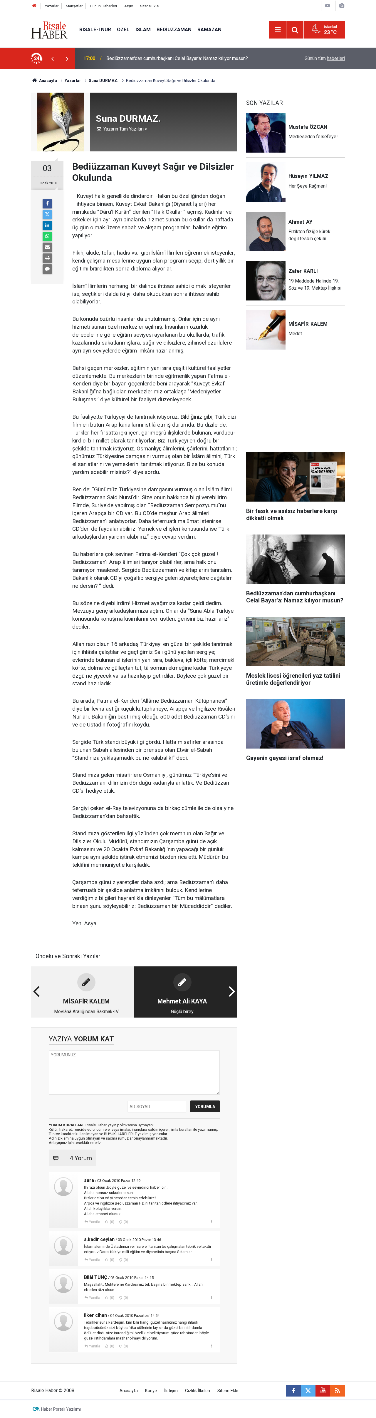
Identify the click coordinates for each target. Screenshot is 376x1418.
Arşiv (128, 6)
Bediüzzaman (174, 29)
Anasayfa (129, 1390)
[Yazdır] (47, 258)
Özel (123, 29)
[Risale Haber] (49, 29)
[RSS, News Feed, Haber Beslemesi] (337, 1391)
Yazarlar (51, 6)
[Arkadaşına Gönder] (47, 247)
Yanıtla (94, 1222)
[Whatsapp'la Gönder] (47, 236)
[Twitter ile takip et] (308, 1391)
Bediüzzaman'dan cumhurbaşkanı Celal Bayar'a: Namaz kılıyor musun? (177, 58)
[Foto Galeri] (341, 6)
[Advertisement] (295, 404)
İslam (143, 29)
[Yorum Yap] (47, 269)
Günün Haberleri (103, 6)
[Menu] (277, 30)
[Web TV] (327, 6)
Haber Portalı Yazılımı (61, 1409)
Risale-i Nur (95, 29)
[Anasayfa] (34, 6)
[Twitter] (47, 214)
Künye (151, 1390)
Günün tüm (325, 58)
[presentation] (52, 58)
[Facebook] (47, 203)
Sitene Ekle (149, 6)
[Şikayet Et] (211, 1221)
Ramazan (209, 29)
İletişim (171, 1390)
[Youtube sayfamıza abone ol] (322, 1391)
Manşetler (74, 6)
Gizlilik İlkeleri (197, 1390)
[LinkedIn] (47, 225)
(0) (111, 1222)
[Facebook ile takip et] (293, 1391)
